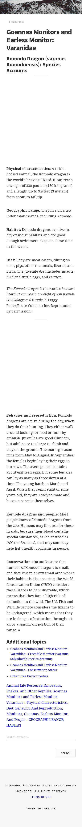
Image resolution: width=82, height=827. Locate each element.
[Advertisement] (41, 119)
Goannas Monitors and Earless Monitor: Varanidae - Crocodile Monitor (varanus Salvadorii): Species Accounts (39, 654)
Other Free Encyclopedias (29, 676)
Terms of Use (41, 797)
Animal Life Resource (24, 685)
